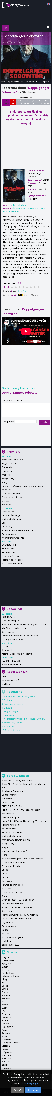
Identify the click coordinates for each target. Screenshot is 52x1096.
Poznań (5, 1020)
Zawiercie (6, 1068)
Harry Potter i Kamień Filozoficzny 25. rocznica (24, 624)
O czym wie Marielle (11, 493)
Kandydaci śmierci (10, 556)
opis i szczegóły (27, 81)
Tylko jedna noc (9, 534)
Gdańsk (5, 985)
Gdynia (5, 988)
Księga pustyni (9, 478)
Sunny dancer (8, 632)
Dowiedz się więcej (29, 1083)
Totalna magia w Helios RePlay (16, 918)
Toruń (5, 1049)
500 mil (5, 646)
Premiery (13, 452)
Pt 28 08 (46, 102)
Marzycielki (7, 482)
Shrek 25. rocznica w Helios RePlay (18, 899)
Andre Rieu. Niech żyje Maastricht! (18, 780)
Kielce (4, 1001)
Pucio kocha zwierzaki (12, 497)
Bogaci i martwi (9, 463)
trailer (38, 81)
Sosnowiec (7, 1039)
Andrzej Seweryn (11, 211)
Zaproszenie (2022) (11, 944)
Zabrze (5, 1064)
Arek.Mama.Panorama (12, 459)
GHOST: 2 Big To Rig (12, 806)
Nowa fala (6, 489)
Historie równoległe (11, 515)
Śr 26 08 (33, 102)
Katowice (6, 998)
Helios (5, 676)
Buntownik (7, 467)
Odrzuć (17, 1090)
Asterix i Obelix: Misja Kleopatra (17, 653)
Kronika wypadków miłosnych (16, 839)
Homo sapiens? (9, 548)
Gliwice (5, 992)
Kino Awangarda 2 (10, 680)
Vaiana (5, 929)
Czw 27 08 (39, 102)
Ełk (3, 982)
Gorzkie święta (9, 616)
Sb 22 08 (6, 102)
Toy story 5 (7, 922)
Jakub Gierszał (18, 208)
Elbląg (5, 979)
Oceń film (22, 291)
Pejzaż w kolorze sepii (12, 559)
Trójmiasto (7, 1052)
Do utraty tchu (9, 544)
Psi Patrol (8, 700)
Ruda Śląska (7, 1026)
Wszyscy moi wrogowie (13, 537)
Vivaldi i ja (6, 501)
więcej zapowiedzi (12, 664)
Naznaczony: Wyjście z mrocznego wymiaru (22, 485)
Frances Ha (7, 471)
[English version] (48, 4)
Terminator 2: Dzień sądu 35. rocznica (20, 635)
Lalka (4, 522)
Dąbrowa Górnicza (10, 976)
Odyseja (8, 707)
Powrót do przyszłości (12, 884)
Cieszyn (5, 970)
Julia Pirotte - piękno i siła (14, 628)
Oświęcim (6, 1017)
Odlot (4, 873)
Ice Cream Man (9, 552)
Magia (5, 847)
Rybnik (5, 1030)
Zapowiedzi (15, 609)
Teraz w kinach (18, 776)
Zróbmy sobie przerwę (12, 639)
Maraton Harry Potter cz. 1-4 (15, 851)
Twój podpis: (8, 421)
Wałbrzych (7, 1058)
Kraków (5, 1004)
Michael (5, 854)
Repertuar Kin (17, 672)
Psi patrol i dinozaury (12, 563)
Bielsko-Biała (8, 960)
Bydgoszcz (7, 963)
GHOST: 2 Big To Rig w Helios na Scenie (21, 809)
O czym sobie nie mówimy (14, 862)
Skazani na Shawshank (12, 903)
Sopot (5, 1036)
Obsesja (6, 869)
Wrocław (6, 1061)
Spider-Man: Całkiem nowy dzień (19, 696)
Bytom (5, 966)
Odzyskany (7, 526)
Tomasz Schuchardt (35, 208)
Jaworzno (6, 995)
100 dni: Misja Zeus (11, 660)
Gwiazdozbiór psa (10, 620)
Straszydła (9, 726)
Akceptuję (33, 1090)
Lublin (4, 1007)
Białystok (6, 957)
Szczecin (6, 1045)
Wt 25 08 (26, 102)
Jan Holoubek (16, 42)
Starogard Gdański (11, 1042)
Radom (5, 1023)
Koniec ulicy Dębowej (12, 519)
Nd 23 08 (13, 102)
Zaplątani (6, 941)
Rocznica (6, 896)
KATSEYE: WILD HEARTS (13, 832)
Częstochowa (8, 973)
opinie (46, 81)
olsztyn (21, 5)
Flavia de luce (8, 511)
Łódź (4, 1011)
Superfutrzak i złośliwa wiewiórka (17, 530)
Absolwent (7, 650)
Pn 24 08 (19, 102)
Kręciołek (6, 474)
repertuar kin (13, 81)
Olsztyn (6, 1014)
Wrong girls (7, 504)
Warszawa (6, 1055)
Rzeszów (6, 1033)
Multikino (6, 683)
